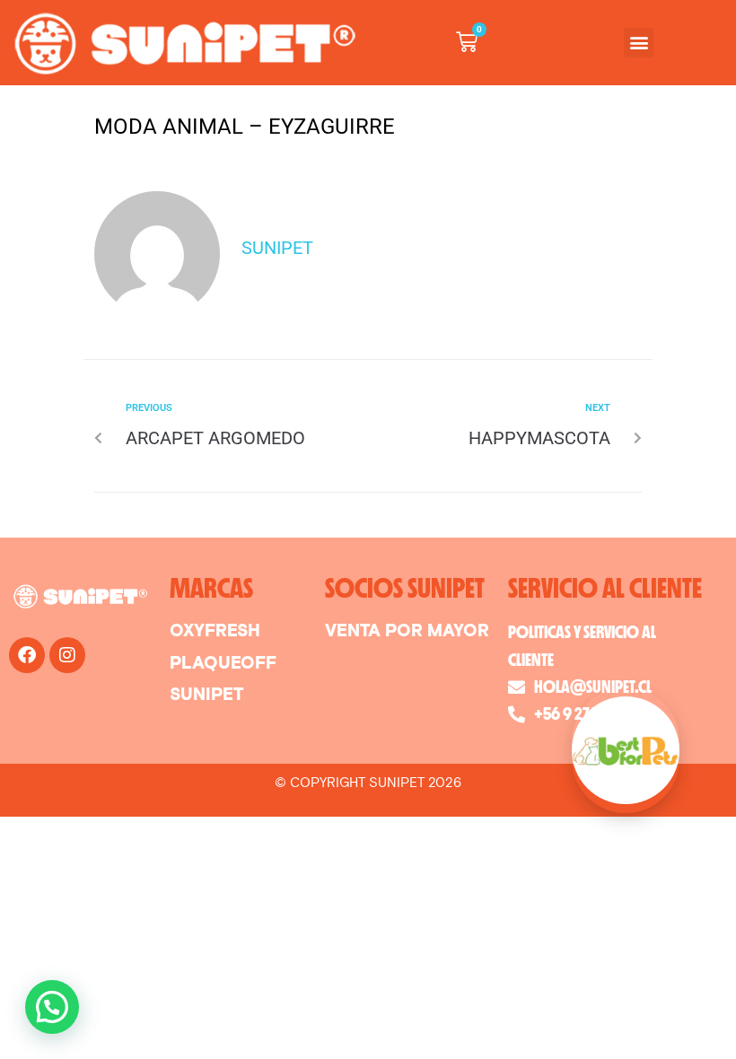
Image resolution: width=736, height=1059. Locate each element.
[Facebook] (27, 655)
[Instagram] (67, 655)
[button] (638, 42)
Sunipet (277, 247)
